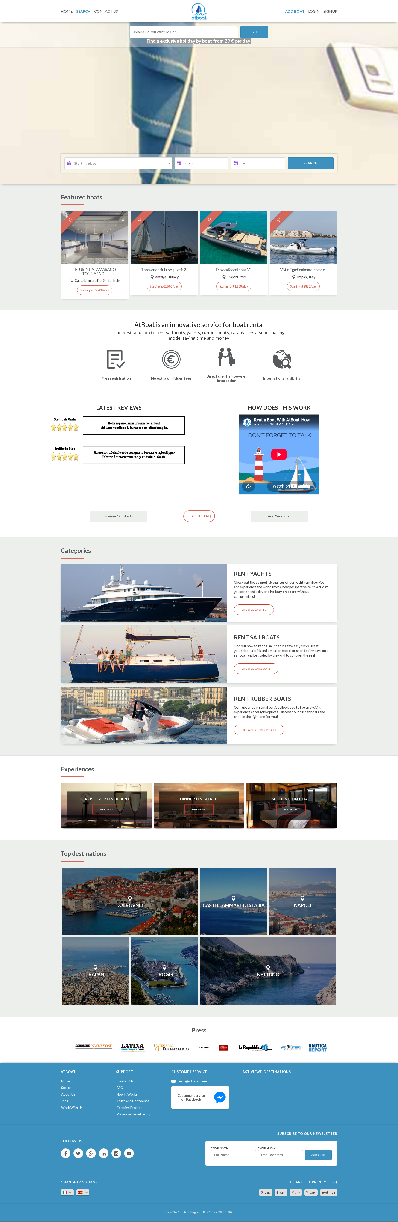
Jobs (64, 1101)
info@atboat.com (193, 1081)
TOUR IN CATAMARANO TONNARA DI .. (95, 272)
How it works (127, 1094)
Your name (219, 1147)
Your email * (267, 1147)
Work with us (71, 1108)
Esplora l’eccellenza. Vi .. (234, 270)
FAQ (120, 1088)
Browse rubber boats (259, 729)
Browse (107, 809)
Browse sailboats (256, 668)
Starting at (94, 290)
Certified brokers (129, 1108)
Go (254, 32)
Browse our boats (119, 516)
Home (65, 1081)
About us (68, 1094)
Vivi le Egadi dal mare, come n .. (303, 270)
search (311, 163)
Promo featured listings (135, 1114)
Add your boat (279, 516)
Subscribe (318, 1155)
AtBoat (199, 11)
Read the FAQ (199, 516)
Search (66, 1088)
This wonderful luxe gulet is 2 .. (164, 270)
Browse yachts (254, 609)
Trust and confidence (133, 1101)
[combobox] (118, 163)
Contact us (125, 1081)
